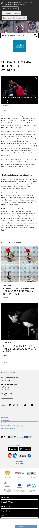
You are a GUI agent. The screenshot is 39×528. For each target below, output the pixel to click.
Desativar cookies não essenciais (14, 18)
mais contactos (7, 400)
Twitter (18, 405)
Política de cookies (18, 4)
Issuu (25, 405)
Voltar (6, 362)
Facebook (21, 405)
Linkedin (10, 405)
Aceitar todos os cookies (11, 13)
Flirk (32, 405)
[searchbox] (19, 35)
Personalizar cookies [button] (10, 8)
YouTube (28, 405)
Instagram (14, 405)
